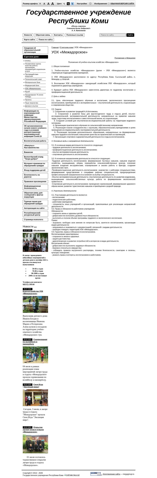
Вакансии (28, 152)
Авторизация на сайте (34, 208)
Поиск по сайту (46, 40)
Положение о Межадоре (125, 58)
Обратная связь (43, 35)
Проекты (28, 100)
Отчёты (28, 61)
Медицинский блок (32, 85)
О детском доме (66, 47)
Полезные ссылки (74, 35)
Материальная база (32, 82)
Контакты (58, 35)
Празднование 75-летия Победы (34, 96)
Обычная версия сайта (122, 3)
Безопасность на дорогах (32, 176)
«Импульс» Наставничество (31, 147)
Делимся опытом (31, 106)
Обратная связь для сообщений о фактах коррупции (33, 195)
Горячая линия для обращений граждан (33, 203)
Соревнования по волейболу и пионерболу (35, 342)
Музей (27, 92)
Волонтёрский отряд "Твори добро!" (33, 158)
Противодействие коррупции (31, 75)
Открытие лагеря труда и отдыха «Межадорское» (33, 429)
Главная (55, 47)
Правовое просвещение (35, 181)
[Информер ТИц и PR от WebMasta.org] (72, 475)
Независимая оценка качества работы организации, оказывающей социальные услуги (35, 67)
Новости (28, 35)
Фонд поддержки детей (34, 170)
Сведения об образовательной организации (32, 50)
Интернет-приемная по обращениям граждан (34, 165)
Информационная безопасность (32, 187)
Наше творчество (31, 103)
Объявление (39, 230)
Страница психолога (33, 220)
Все (35, 227)
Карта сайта (29, 40)
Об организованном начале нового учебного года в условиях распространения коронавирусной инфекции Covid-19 (35, 131)
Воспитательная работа (35, 141)
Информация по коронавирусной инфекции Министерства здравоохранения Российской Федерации (35, 116)
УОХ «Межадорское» (33, 88)
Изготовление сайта (111, 474)
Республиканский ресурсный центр (32, 214)
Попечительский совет (33, 79)
